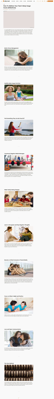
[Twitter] (39, 1)
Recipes (17, 1)
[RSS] (46, 1)
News (4, 4)
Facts (34, 1)
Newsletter (50, 1)
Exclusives (13, 1)
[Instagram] (42, 1)
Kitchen (21, 1)
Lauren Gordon (6, 9)
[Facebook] (37, 1)
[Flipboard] (44, 1)
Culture (24, 1)
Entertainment (29, 1)
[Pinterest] (40, 1)
